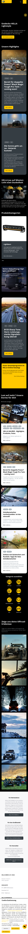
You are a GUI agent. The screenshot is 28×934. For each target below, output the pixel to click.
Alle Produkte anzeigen (8, 37)
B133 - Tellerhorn (6, 893)
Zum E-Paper (21, 278)
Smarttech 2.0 (5, 890)
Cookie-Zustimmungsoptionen (16, 910)
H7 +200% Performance (7, 887)
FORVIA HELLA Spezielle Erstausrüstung (14, 860)
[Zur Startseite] (3, 2)
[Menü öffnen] (24, 2)
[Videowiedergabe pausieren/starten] (25, 15)
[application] (14, 121)
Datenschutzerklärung (7, 920)
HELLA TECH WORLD (13, 814)
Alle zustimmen (15, 928)
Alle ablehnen (6, 931)
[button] (14, 120)
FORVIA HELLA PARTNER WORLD (13, 838)
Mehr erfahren (8, 107)
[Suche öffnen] (20, 2)
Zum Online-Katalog (19, 376)
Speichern (6, 928)
